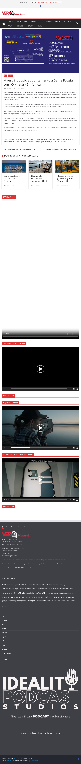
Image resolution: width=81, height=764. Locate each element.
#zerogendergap (50, 593)
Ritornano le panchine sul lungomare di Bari (39, 178)
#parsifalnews (61, 588)
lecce (49, 597)
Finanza (39, 26)
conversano (5, 597)
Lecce (41, 21)
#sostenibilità (29, 593)
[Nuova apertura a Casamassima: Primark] (14, 162)
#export (64, 585)
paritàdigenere (20, 601)
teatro (49, 601)
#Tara (36, 593)
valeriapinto (60, 601)
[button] (20, 21)
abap (58, 593)
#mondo (42, 588)
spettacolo (35, 600)
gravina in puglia (37, 597)
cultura (13, 597)
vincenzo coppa (69, 601)
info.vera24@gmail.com (9, 556)
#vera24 (41, 593)
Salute (30, 26)
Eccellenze (68, 21)
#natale (47, 588)
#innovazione (26, 588)
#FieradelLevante (8, 588)
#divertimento (56, 585)
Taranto (58, 21)
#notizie (53, 588)
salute (29, 601)
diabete (18, 597)
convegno (71, 593)
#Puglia (19, 593)
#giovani (18, 588)
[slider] (39, 388)
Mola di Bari (70, 597)
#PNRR (72, 588)
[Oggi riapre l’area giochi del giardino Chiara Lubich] (67, 162)
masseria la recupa (59, 597)
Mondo (20, 26)
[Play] (4, 389)
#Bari (24, 584)
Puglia (10, 21)
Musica (11, 75)
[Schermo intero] (77, 389)
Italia (10, 26)
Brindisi (33, 21)
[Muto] (74, 389)
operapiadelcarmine (8, 601)
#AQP (4, 584)
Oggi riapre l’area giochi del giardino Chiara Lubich (65, 178)
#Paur (67, 588)
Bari (17, 21)
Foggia (48, 21)
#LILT (37, 588)
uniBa (54, 601)
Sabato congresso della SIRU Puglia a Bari (61, 149)
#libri (33, 588)
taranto (43, 600)
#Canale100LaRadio (43, 585)
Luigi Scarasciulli (21, 88)
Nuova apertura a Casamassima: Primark (12, 178)
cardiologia (64, 593)
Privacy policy (6, 653)
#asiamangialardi (13, 585)
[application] (40, 369)
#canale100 (31, 585)
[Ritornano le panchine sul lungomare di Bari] (41, 162)
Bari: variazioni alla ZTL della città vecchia (19, 149)
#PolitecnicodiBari (8, 593)
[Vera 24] (4, 23)
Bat (25, 21)
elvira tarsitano (27, 597)
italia (45, 597)
